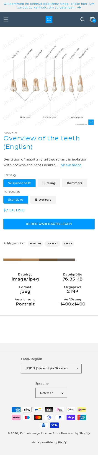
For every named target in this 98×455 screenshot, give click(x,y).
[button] (6, 19)
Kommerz (75, 183)
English (35, 243)
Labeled (52, 243)
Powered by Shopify (75, 433)
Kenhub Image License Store (40, 433)
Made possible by (49, 442)
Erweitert (43, 200)
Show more (71, 165)
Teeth (68, 243)
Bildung (48, 183)
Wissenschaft (19, 183)
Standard (15, 200)
